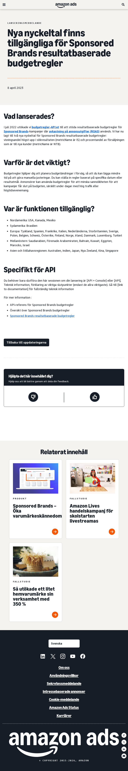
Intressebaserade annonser (64, 691)
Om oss (64, 667)
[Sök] (123, 4)
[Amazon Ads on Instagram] (62, 657)
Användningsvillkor (64, 675)
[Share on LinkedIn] (123, 749)
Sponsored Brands (16, 131)
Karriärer (64, 715)
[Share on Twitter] (123, 742)
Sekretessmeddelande (64, 683)
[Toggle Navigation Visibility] (4, 5)
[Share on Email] (123, 755)
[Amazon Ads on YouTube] (72, 657)
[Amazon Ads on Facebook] (82, 657)
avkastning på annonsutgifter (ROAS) (74, 131)
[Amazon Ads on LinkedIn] (42, 657)
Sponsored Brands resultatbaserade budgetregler (42, 315)
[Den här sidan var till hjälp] (95, 397)
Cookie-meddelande (64, 699)
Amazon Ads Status (64, 707)
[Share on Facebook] (123, 735)
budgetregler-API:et (45, 127)
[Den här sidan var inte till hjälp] (33, 397)
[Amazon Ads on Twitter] (52, 657)
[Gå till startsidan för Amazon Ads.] (64, 743)
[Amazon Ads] (63, 4)
